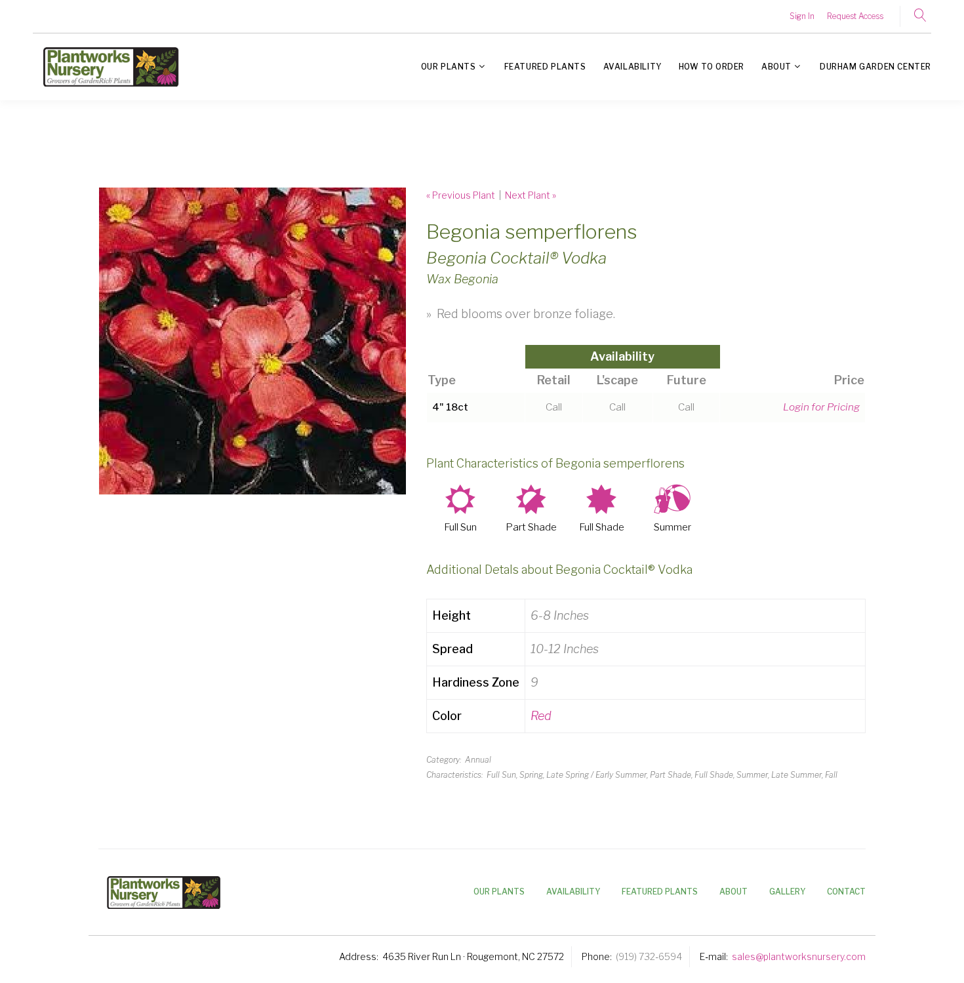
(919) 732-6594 (649, 956)
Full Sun (460, 527)
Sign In (802, 16)
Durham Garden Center (875, 66)
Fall (831, 775)
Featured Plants (545, 66)
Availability (632, 66)
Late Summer (796, 775)
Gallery (787, 891)
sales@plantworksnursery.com (799, 956)
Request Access (855, 16)
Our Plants (448, 66)
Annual (478, 760)
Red (541, 716)
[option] (252, 341)
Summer (672, 527)
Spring (531, 775)
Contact (846, 891)
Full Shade (601, 527)
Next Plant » (530, 195)
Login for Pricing (821, 407)
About (776, 66)
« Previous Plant (460, 195)
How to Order (711, 66)
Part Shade (531, 527)
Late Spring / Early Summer (596, 775)
